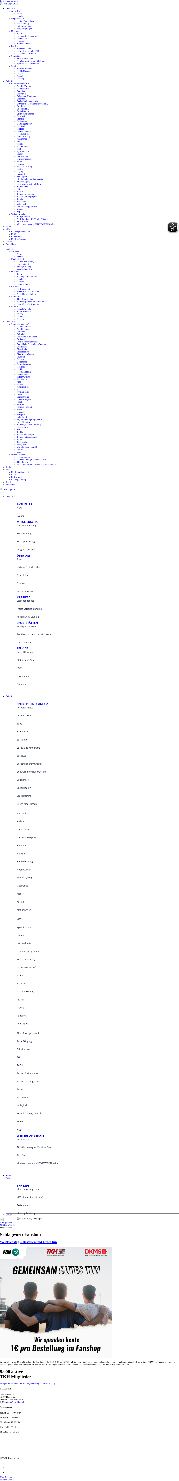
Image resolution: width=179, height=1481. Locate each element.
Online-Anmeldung (25, 21)
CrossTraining (23, 111)
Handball (21, 126)
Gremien (20, 41)
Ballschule (21, 94)
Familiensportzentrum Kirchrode (31, 61)
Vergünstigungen (24, 28)
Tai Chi (20, 191)
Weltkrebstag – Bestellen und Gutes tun (28, 1242)
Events (20, 16)
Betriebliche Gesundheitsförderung (32, 104)
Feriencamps (16, 236)
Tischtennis (22, 201)
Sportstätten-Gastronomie (28, 63)
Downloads (22, 76)
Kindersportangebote (20, 231)
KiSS (19, 149)
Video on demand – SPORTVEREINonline (36, 224)
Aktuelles (15, 11)
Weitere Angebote (19, 214)
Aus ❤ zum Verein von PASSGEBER (162, 1441)
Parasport (21, 164)
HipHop (20, 129)
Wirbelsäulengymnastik (27, 206)
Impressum (36, 1436)
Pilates (20, 169)
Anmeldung (11, 244)
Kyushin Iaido (23, 151)
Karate (20, 144)
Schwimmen (22, 186)
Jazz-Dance (22, 139)
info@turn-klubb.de (16, 1402)
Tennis (20, 199)
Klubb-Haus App (24, 71)
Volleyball (21, 204)
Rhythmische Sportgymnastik (30, 179)
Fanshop (20, 78)
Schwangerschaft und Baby (29, 184)
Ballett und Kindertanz (27, 96)
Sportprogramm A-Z (20, 83)
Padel (19, 161)
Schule (9, 241)
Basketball (21, 99)
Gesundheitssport (24, 124)
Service (14, 66)
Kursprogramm (23, 216)
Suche (2, 1227)
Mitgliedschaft (17, 18)
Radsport (21, 174)
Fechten (20, 119)
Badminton (22, 91)
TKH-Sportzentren (25, 58)
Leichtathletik (23, 156)
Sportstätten (16, 56)
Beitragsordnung (24, 26)
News (19, 13)
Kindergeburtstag (18, 239)
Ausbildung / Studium (26, 53)
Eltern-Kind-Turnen (25, 114)
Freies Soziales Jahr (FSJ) (28, 51)
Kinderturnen (23, 146)
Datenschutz (48, 1436)
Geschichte (22, 38)
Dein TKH (10, 8)
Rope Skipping (23, 181)
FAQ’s (20, 73)
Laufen (20, 154)
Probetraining (23, 23)
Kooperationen (23, 43)
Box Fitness (22, 106)
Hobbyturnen (23, 134)
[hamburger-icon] (1, 492)
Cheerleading (23, 109)
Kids (8, 229)
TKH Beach (22, 221)
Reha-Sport (22, 176)
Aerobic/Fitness (24, 86)
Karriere (14, 46)
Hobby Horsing (24, 131)
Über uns (15, 31)
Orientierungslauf (24, 159)
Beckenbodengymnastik (27, 101)
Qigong (20, 171)
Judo (19, 141)
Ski (18, 189)
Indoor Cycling (23, 136)
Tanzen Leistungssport (27, 196)
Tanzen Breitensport (26, 194)
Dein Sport (10, 81)
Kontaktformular (24, 68)
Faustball (21, 116)
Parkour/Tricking (24, 166)
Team (19, 33)
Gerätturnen (22, 121)
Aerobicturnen (23, 88)
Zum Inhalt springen (9, 1)
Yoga (19, 211)
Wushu (20, 209)
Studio (8, 226)
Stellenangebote (24, 48)
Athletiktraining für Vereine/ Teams (32, 219)
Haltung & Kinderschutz (27, 36)
